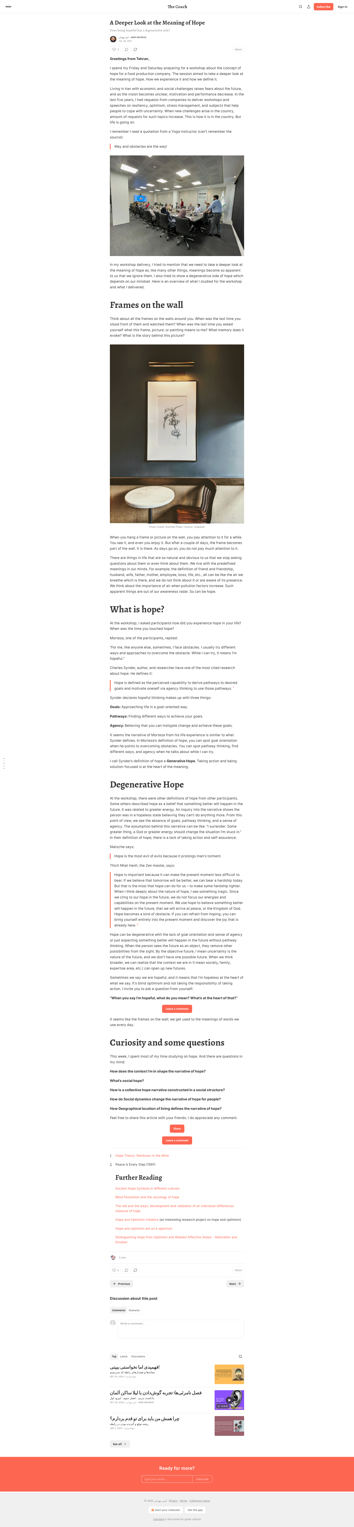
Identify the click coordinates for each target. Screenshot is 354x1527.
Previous (124, 1284)
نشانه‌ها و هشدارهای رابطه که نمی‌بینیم (132, 1372)
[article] (177, 1374)
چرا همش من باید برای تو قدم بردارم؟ (144, 1418)
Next (232, 1284)
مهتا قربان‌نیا (131, 1376)
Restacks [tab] (134, 1310)
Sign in (342, 6)
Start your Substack (167, 1510)
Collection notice (200, 1500)
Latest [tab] (124, 1356)
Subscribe (323, 6)
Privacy (173, 1500)
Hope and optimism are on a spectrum (143, 1228)
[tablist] (126, 1310)
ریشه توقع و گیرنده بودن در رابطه (129, 1424)
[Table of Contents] (4, 763)
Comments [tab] (118, 1310)
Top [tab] (114, 1356)
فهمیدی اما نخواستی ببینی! (135, 1367)
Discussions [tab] (138, 1356)
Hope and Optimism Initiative (137, 1219)
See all (117, 1444)
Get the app (195, 1510)
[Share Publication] (308, 6)
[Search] (300, 6)
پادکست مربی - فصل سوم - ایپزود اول (132, 1398)
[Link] (105, 305)
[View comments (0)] (126, 49)
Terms (183, 1500)
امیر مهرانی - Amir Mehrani (132, 37)
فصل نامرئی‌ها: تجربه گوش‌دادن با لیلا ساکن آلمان (156, 1392)
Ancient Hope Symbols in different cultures (147, 1188)
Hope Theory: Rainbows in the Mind (142, 1155)
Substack (158, 1519)
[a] (229, 1400)
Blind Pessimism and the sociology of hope (147, 1197)
